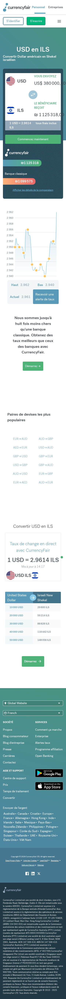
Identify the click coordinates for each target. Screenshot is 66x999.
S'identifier (13, 21)
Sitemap (40, 865)
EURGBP (46, 474)
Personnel (38, 7)
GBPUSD (20, 456)
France (7, 818)
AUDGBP (46, 439)
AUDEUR (46, 482)
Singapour (10, 831)
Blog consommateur (15, 736)
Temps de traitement (16, 791)
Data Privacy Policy (13, 860)
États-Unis (9, 840)
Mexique (29, 822)
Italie (18, 822)
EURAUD (20, 439)
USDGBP (20, 465)
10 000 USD (16, 607)
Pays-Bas (44, 822)
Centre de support (14, 778)
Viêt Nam (25, 840)
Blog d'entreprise (13, 743)
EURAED (20, 482)
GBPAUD (46, 465)
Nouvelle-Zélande (14, 827)
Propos (7, 730)
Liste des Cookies (30, 860)
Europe (47, 814)
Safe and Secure (28, 865)
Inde (51, 818)
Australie (9, 814)
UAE (33, 835)
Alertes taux (42, 743)
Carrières (9, 756)
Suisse (7, 835)
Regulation (55, 860)
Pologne (51, 827)
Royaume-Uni (47, 835)
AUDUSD (20, 474)
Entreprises (55, 7)
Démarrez (33, 366)
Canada (22, 814)
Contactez (9, 762)
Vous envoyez (45, 76)
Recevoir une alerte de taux (44, 296)
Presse (7, 749)
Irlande (7, 822)
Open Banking (44, 756)
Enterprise (41, 736)
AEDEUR (20, 447)
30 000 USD (16, 623)
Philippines (36, 827)
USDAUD (45, 447)
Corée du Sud (28, 831)
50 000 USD (16, 640)
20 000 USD (16, 615)
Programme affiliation (49, 749)
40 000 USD (16, 631)
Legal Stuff (44, 860)
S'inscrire (36, 21)
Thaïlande (21, 835)
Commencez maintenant (33, 139)
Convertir (9, 798)
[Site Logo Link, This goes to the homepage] (16, 7)
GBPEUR (46, 456)
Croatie (35, 814)
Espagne (45, 831)
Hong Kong (38, 818)
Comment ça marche (48, 730)
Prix (5, 785)
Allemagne (21, 818)
